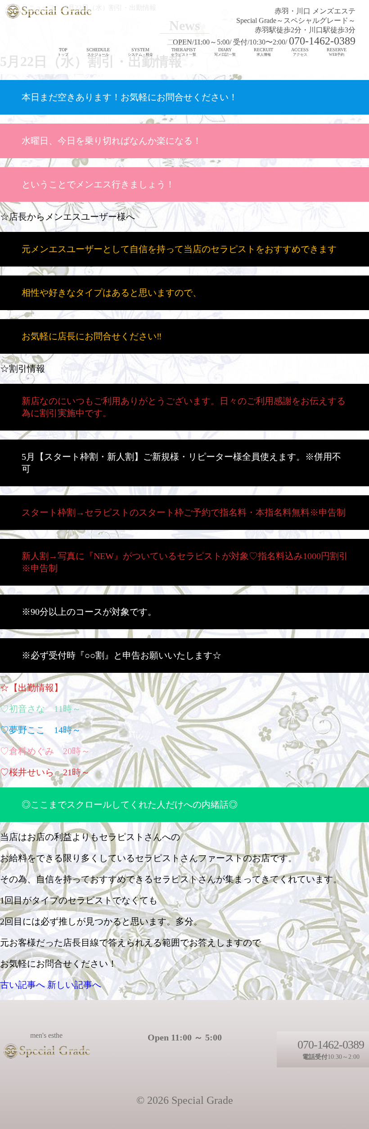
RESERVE (336, 52)
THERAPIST (183, 52)
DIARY (225, 52)
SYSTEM (140, 52)
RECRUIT (263, 52)
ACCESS (300, 52)
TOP (63, 52)
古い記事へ (22, 985)
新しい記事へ (74, 985)
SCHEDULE (98, 52)
